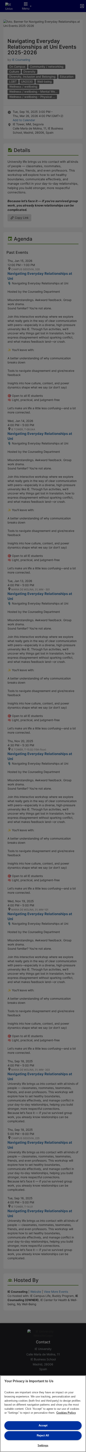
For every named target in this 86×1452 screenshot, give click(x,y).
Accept (43, 1425)
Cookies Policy (66, 1412)
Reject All (43, 1435)
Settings (43, 1445)
